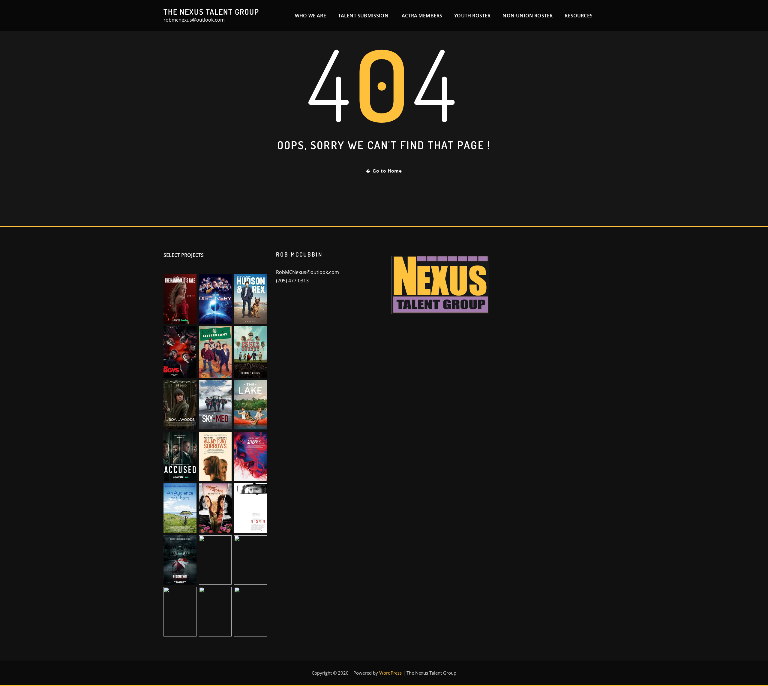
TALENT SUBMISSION (364, 15)
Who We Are (310, 15)
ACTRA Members (422, 15)
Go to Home (387, 171)
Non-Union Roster (527, 15)
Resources (578, 15)
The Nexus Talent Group (211, 12)
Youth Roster (472, 15)
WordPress (390, 673)
